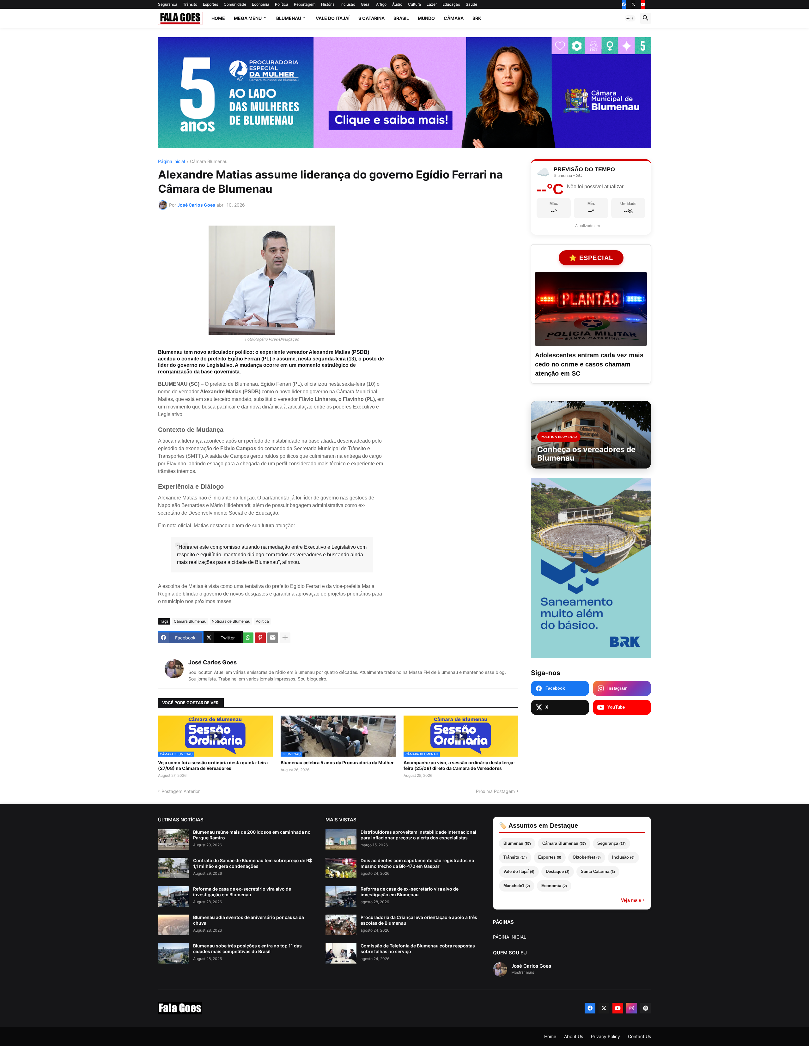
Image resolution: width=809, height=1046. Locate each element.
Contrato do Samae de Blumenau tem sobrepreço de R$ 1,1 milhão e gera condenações (252, 863)
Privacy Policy (605, 1036)
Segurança (167, 4)
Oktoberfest (587, 857)
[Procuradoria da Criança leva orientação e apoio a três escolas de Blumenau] (340, 925)
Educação (451, 4)
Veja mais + (633, 900)
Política (281, 4)
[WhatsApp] (248, 637)
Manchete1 (516, 885)
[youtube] (643, 4)
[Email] (272, 637)
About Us (573, 1036)
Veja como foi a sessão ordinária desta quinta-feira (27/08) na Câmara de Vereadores (213, 765)
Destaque (557, 871)
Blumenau (288, 18)
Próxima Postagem (495, 791)
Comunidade (235, 4)
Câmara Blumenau (209, 161)
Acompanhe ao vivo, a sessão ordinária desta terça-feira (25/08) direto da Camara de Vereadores (459, 765)
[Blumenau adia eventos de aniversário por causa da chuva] (173, 925)
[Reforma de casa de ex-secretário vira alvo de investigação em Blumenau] (173, 896)
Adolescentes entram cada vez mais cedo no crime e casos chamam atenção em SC (589, 364)
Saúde (471, 4)
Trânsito (190, 4)
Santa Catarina (598, 871)
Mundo (426, 18)
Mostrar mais (522, 972)
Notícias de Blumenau (231, 621)
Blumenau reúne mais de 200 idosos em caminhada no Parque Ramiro (252, 834)
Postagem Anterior (180, 791)
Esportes (210, 4)
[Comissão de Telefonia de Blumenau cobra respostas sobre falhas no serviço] (340, 953)
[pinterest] (645, 1008)
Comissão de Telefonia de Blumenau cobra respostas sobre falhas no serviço (418, 948)
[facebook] (624, 4)
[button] (630, 18)
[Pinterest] (260, 637)
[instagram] (631, 1008)
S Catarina (371, 18)
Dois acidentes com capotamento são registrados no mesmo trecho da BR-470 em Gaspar (417, 863)
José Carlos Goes (212, 662)
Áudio (397, 4)
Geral (365, 4)
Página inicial (171, 161)
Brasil (401, 18)
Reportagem (304, 4)
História (328, 4)
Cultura (414, 4)
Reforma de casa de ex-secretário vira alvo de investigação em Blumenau (242, 891)
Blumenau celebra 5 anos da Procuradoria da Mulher (337, 762)
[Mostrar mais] (285, 637)
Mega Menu (248, 18)
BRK (476, 18)
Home (218, 18)
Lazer (432, 4)
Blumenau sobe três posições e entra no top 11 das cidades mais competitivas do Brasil (247, 948)
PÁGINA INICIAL (509, 937)
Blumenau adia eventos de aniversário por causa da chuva (248, 920)
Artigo (381, 4)
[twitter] (633, 4)
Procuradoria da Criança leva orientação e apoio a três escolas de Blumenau (419, 920)
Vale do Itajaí (333, 18)
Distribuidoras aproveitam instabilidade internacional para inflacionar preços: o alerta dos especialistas (418, 834)
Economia (260, 4)
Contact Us (639, 1036)
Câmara (454, 18)
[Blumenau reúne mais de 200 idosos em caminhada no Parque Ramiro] (173, 839)
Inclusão (347, 4)
